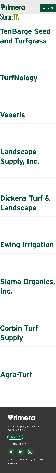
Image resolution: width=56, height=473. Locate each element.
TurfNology (19, 77)
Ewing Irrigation (27, 244)
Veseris (12, 114)
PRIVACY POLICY (16, 444)
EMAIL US (15, 437)
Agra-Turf (16, 374)
